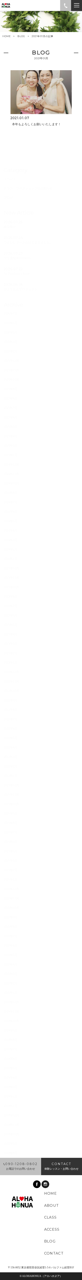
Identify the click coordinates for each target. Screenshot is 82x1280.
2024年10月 (11, 483)
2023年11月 (11, 577)
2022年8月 (10, 709)
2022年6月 (10, 728)
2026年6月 (10, 323)
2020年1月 (10, 992)
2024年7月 (10, 502)
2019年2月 (10, 1096)
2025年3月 (10, 445)
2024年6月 (10, 511)
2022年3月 (10, 757)
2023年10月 (11, 587)
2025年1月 (10, 455)
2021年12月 (11, 785)
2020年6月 (10, 945)
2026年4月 (10, 342)
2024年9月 (10, 492)
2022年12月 (11, 672)
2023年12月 (11, 568)
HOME (6, 36)
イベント (10, 179)
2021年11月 (11, 794)
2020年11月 (11, 898)
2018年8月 (10, 1153)
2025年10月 (11, 379)
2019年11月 (11, 1011)
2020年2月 (10, 983)
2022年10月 (11, 691)
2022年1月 (10, 775)
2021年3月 (10, 860)
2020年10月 (11, 907)
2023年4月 (10, 634)
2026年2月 (10, 351)
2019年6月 (10, 1058)
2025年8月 (10, 398)
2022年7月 (10, 719)
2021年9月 (10, 813)
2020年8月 (10, 926)
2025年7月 (10, 408)
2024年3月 (10, 540)
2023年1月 (10, 662)
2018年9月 (10, 1143)
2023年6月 (10, 615)
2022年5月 (10, 738)
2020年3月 (10, 974)
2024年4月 (10, 530)
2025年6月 (10, 417)
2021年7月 (10, 832)
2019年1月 (10, 1106)
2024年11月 (11, 474)
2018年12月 (11, 1115)
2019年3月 (10, 1087)
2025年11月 (11, 370)
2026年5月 (10, 332)
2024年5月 (10, 521)
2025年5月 (10, 426)
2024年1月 (10, 558)
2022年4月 (10, 747)
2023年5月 (10, 625)
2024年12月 (11, 464)
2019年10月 (11, 1021)
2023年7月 (10, 606)
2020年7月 (10, 936)
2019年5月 (10, 1068)
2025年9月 (10, 389)
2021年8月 (10, 823)
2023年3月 (10, 643)
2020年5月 (10, 955)
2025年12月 (11, 360)
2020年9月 (10, 917)
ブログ (8, 197)
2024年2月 (10, 549)
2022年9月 (10, 700)
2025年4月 (10, 436)
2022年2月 (10, 766)
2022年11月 (11, 681)
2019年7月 (10, 1049)
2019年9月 (10, 1030)
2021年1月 (10, 879)
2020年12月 (11, 889)
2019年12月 (11, 1002)
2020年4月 (10, 964)
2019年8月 (10, 1040)
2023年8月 (10, 596)
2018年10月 (11, 1134)
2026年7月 (10, 313)
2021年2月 (10, 870)
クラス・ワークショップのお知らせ (28, 188)
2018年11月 (11, 1124)
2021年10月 (11, 804)
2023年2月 (10, 653)
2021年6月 (10, 841)
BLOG (21, 36)
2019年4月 (10, 1077)
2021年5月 (10, 851)
